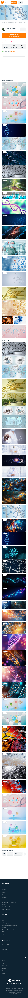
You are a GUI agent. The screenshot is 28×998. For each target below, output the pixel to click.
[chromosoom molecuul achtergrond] (13, 263)
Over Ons (4, 984)
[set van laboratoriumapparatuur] (13, 195)
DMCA (3, 955)
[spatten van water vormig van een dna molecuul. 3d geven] (6, 631)
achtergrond (18, 888)
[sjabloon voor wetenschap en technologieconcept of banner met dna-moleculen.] (13, 219)
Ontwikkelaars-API (6, 934)
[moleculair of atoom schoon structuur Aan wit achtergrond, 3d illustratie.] (13, 278)
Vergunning (5, 952)
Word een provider (6, 987)
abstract (10, 888)
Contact (4, 981)
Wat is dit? (12, 51)
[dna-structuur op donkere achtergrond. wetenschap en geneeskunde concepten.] (13, 129)
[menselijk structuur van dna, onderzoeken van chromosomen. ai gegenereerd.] (13, 606)
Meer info (6, 54)
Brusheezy (4, 922)
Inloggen (21, 2)
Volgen (23, 30)
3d (4, 888)
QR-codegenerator (6, 944)
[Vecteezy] (2, 2)
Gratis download (14, 35)
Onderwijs (4, 932)
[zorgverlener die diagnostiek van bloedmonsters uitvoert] (13, 247)
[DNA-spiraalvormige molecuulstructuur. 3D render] (13, 206)
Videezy (4, 927)
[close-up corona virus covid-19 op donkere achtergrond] (13, 578)
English (4, 995)
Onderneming (5, 929)
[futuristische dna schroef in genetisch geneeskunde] (9, 640)
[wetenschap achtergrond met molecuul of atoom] (13, 650)
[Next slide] (22, 888)
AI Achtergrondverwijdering (9, 941)
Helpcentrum (5, 979)
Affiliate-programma (7, 958)
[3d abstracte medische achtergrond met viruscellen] (7, 320)
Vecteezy (4, 924)
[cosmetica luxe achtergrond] (13, 307)
